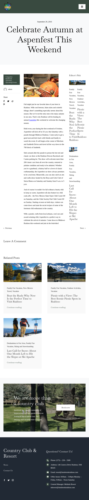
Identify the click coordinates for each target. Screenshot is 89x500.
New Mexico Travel (72, 102)
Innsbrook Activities (9, 79)
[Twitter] (8, 101)
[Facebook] (4, 101)
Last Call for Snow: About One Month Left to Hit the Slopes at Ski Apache (73, 202)
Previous (8, 228)
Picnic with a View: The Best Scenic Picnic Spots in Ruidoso (81, 123)
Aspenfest (32, 120)
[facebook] (4, 480)
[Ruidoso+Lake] (73, 81)
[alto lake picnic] (81, 81)
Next (82, 228)
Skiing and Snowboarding (23, 346)
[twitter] (9, 480)
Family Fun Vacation (14, 288)
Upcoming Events (11, 82)
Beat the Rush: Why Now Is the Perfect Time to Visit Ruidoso (73, 126)
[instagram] (13, 480)
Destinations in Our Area (73, 159)
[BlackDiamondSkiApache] (73, 148)
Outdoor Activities (74, 288)
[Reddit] (12, 101)
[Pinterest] (4, 104)
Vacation (72, 108)
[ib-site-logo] (7, 3)
